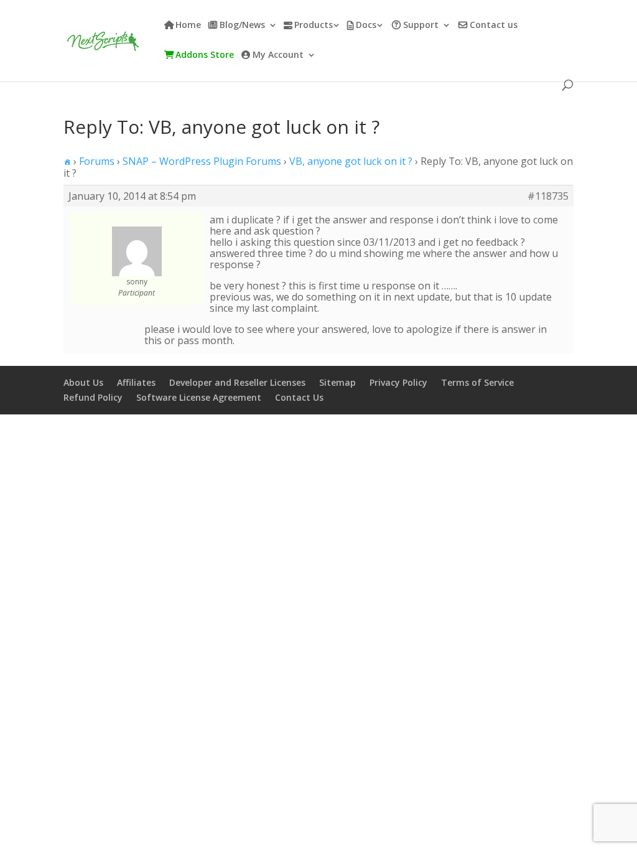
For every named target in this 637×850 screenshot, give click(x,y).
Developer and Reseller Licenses (237, 382)
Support (421, 25)
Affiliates (136, 382)
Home (188, 25)
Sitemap (337, 382)
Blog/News (242, 25)
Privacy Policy (398, 382)
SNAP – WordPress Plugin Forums (202, 161)
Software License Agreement (198, 397)
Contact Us (299, 397)
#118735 (548, 196)
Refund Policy (93, 397)
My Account (278, 55)
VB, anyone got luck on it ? (350, 161)
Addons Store (204, 55)
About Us (83, 382)
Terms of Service (477, 382)
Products (313, 25)
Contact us (494, 25)
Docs (366, 25)
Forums (96, 161)
